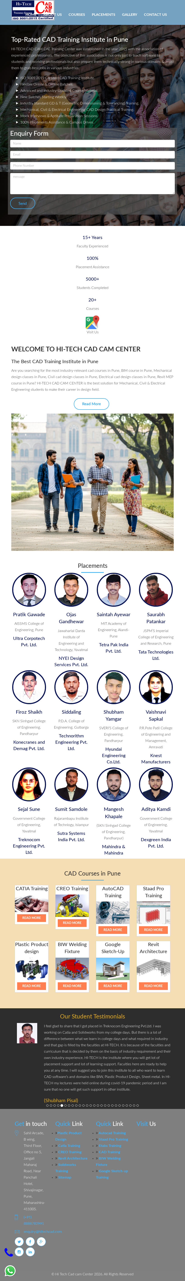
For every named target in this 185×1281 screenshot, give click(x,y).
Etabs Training (109, 1133)
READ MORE (31, 918)
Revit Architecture (72, 1146)
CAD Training (109, 1139)
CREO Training (69, 1139)
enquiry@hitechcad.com (43, 1219)
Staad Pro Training (113, 1127)
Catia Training (68, 1133)
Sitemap (64, 1165)
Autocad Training (112, 1120)
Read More (91, 404)
